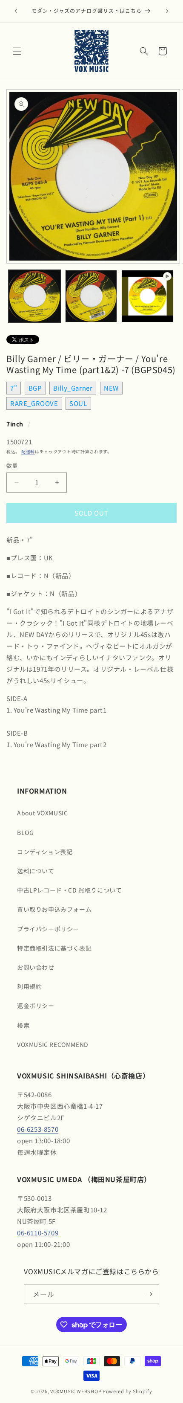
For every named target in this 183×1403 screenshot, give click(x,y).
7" (13, 387)
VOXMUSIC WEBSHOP (75, 1391)
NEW (111, 387)
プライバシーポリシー (48, 929)
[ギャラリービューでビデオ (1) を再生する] (147, 296)
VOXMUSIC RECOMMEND (53, 1044)
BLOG (25, 832)
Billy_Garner (72, 387)
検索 (23, 1025)
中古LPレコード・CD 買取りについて (69, 890)
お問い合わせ (35, 967)
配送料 (28, 451)
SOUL (78, 403)
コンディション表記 (44, 851)
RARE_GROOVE (34, 403)
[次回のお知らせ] (167, 11)
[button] (17, 51)
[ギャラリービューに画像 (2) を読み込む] (91, 296)
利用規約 (29, 986)
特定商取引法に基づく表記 (54, 948)
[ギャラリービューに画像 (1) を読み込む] (35, 296)
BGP (35, 387)
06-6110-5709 (37, 1232)
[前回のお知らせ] (15, 11)
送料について (35, 871)
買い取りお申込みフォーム (54, 909)
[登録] (149, 1294)
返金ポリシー (35, 1005)
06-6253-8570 (37, 1129)
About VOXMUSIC (42, 813)
